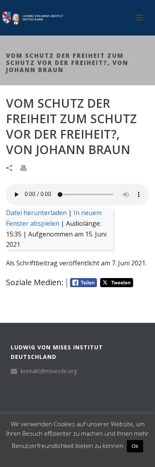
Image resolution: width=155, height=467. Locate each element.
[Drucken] (27, 167)
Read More (77, 457)
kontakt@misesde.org (49, 371)
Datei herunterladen (36, 212)
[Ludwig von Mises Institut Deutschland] (32, 18)
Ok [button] (135, 446)
